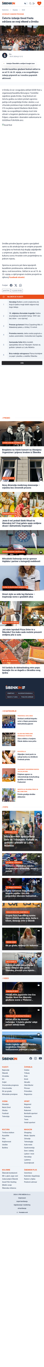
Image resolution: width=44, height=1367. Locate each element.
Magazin (28, 1129)
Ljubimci (27, 1160)
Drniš (23, 10)
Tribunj (26, 1073)
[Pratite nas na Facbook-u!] (30, 1058)
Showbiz (5, 1104)
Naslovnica (5, 10)
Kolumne (6, 1170)
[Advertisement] (22, 392)
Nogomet (27, 1104)
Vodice (26, 1070)
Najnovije (5, 1070)
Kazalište (5, 1136)
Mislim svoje (7, 1185)
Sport (27, 1101)
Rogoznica (28, 1094)
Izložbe (5, 1145)
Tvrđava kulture (8, 1133)
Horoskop (28, 1157)
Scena (5, 1101)
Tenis (26, 1119)
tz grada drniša (17, 291)
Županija (15, 10)
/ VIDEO (5, 978)
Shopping (27, 1133)
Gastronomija (29, 1148)
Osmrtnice (10, 693)
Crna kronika (7, 1088)
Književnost (6, 1142)
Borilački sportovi (30, 1113)
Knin (26, 1076)
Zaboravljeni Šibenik (10, 1179)
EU (3, 1079)
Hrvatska (5, 1076)
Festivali (5, 1113)
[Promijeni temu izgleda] (26, 3)
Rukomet (27, 1110)
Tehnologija (28, 1142)
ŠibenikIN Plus (30, 1170)
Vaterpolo (28, 1116)
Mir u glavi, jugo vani (10, 1176)
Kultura (6, 1129)
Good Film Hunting (9, 1182)
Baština (5, 1148)
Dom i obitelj (29, 1151)
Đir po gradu (7, 1091)
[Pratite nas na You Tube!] (40, 1058)
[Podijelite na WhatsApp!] (20, 285)
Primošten (28, 1091)
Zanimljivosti (29, 1163)
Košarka (27, 1107)
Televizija (5, 1116)
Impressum (22, 1198)
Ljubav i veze (29, 1154)
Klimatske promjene (10, 1094)
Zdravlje (27, 1139)
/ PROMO (6, 418)
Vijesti (5, 1067)
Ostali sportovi (29, 1122)
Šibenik (5, 1073)
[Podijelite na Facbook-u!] (11, 285)
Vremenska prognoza (10, 1085)
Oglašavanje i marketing (22, 1205)
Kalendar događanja (25, 693)
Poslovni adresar (27, 697)
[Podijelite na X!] (16, 285)
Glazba (4, 1110)
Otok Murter (28, 1085)
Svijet (4, 1082)
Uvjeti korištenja (22, 1201)
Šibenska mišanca (9, 1188)
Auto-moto (28, 1145)
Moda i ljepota (29, 1136)
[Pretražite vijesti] (30, 3)
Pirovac (27, 1088)
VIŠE (22, 363)
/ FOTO (5, 807)
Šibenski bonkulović (9, 1173)
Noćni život (6, 1107)
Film (3, 1139)
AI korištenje (22, 1208)
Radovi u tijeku (12, 697)
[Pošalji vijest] (33, 3)
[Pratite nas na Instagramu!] (35, 1058)
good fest (6, 290)
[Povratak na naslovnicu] (13, 3)
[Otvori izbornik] (39, 3)
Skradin (27, 1082)
